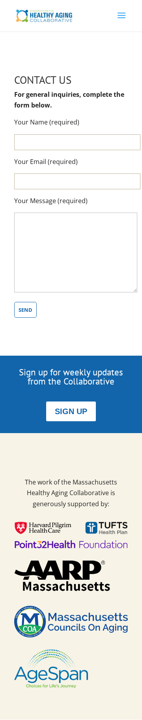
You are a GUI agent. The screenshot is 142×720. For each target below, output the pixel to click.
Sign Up (71, 411)
